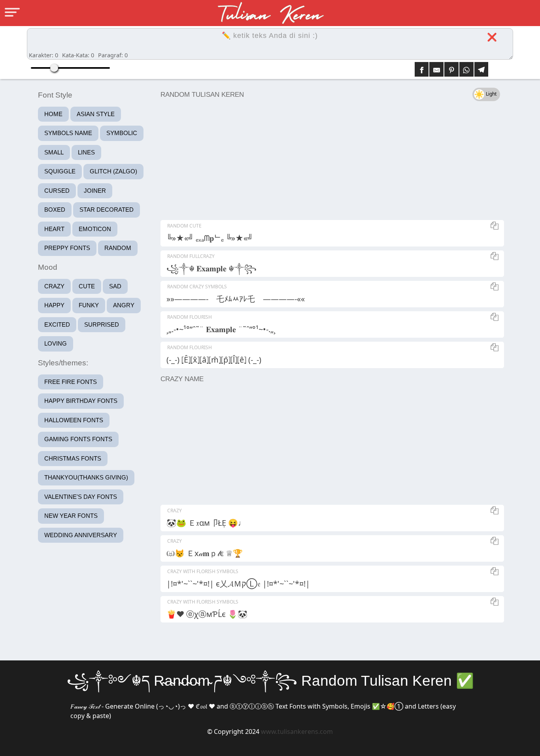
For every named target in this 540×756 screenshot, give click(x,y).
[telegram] (481, 69)
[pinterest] (451, 69)
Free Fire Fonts (70, 381)
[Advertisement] (330, 160)
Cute (87, 286)
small (54, 152)
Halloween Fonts (73, 420)
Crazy (54, 286)
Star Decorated (106, 209)
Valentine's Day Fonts (80, 496)
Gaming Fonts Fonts (78, 439)
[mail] (436, 69)
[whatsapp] (466, 69)
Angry (123, 305)
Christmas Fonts (72, 458)
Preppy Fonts (67, 247)
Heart (54, 229)
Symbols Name (68, 133)
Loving (55, 343)
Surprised (101, 324)
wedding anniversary (80, 535)
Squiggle (60, 171)
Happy (54, 305)
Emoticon (95, 229)
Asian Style (96, 114)
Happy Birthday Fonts (80, 400)
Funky (89, 305)
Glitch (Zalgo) (113, 171)
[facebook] (422, 69)
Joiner (95, 190)
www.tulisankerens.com (297, 731)
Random (117, 247)
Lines (86, 152)
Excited (57, 324)
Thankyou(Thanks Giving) (86, 477)
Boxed (54, 209)
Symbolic (121, 133)
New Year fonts (71, 515)
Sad (115, 286)
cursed (57, 190)
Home (53, 114)
